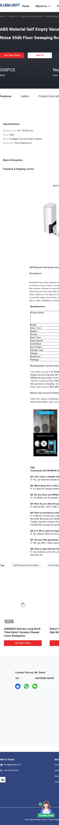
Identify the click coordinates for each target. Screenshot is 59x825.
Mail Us (40, 55)
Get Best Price (12, 55)
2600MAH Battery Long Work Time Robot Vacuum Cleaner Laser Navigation (22, 632)
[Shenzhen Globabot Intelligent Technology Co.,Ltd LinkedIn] (2, 779)
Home (3, 16)
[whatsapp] (26, 686)
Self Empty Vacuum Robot (26, 565)
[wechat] (35, 686)
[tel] (43, 686)
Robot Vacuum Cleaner (31, 16)
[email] (18, 686)
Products (13, 16)
